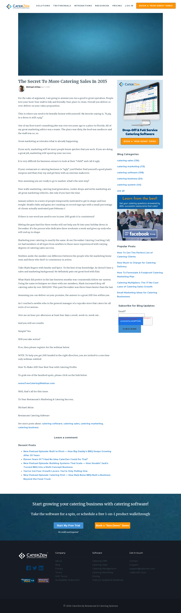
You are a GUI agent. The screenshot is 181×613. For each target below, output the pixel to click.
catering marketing (92, 423)
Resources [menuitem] (102, 5)
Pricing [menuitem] (117, 5)
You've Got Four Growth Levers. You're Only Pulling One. (55, 471)
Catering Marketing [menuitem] (102, 572)
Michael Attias (33, 87)
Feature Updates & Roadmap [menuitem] (107, 580)
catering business (28, 427)
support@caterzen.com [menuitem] (142, 568)
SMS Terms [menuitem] (61, 576)
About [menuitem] (58, 561)
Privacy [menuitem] (59, 568)
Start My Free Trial (68, 525)
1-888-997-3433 (137, 572)
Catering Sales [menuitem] (99, 565)
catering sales (71, 423)
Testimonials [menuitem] (62, 5)
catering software (52, 423)
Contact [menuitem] (133, 561)
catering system (129, 184)
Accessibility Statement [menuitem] (67, 580)
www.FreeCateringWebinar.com (36, 383)
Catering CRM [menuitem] (99, 561)
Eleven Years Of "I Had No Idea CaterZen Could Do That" (55, 459)
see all (121, 191)
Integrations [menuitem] (83, 5)
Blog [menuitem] (57, 565)
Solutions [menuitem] (43, 5)
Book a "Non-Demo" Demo (112, 525)
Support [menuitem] (133, 565)
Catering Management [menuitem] (104, 568)
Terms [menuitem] (58, 572)
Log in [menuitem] (129, 5)
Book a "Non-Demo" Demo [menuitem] (156, 5)
